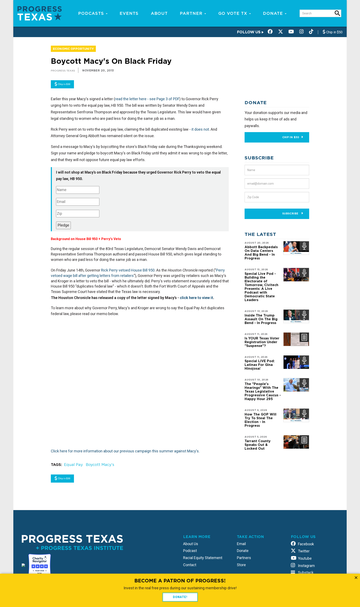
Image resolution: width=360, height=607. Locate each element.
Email (241, 544)
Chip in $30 (290, 137)
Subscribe (290, 213)
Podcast (190, 550)
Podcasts (91, 13)
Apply (337, 13)
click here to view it (196, 297)
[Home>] (40, 13)
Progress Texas (63, 70)
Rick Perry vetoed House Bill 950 (128, 270)
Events (129, 13)
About (159, 13)
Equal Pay (73, 464)
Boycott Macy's (100, 464)
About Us (190, 544)
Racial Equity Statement (202, 558)
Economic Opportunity (73, 48)
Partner (192, 13)
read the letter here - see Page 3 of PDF (147, 99)
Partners (244, 558)
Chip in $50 (333, 32)
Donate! (180, 597)
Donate (273, 13)
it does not (200, 129)
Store (241, 565)
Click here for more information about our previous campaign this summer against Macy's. (125, 451)
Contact (189, 565)
